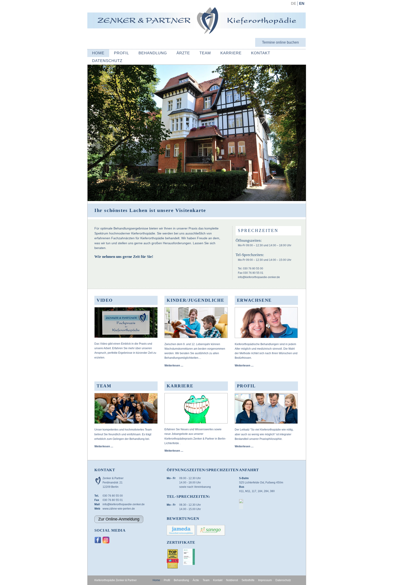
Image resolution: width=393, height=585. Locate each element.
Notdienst (232, 580)
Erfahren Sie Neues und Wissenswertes (189, 429)
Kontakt (260, 53)
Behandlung (153, 53)
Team (205, 53)
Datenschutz (107, 61)
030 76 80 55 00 (113, 495)
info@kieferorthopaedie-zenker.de (259, 277)
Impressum (265, 580)
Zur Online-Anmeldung (118, 519)
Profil (121, 53)
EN (301, 3)
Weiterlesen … (173, 365)
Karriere (231, 53)
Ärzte (183, 53)
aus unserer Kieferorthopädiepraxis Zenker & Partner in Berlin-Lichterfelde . (195, 438)
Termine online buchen (280, 42)
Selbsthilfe (248, 580)
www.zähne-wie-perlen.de (119, 508)
